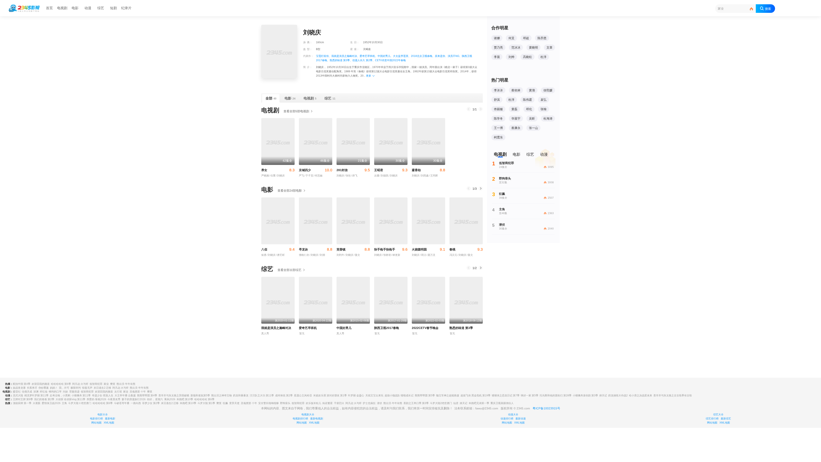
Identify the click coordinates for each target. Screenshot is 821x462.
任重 (272, 175)
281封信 (353, 170)
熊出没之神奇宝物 (221, 395)
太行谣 (118, 391)
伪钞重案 (43, 387)
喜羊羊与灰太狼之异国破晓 (173, 395)
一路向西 (136, 403)
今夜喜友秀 (114, 399)
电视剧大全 (307, 414)
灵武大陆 (18, 395)
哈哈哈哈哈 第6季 (61, 383)
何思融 (318, 175)
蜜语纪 (17, 391)
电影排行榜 (96, 418)
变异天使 (234, 403)
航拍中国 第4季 (21, 383)
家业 (106, 383)
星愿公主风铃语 (303, 395)
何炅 (511, 38)
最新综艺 (726, 418)
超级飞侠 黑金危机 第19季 (475, 395)
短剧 (113, 8)
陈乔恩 (541, 38)
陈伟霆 (527, 99)
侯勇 (263, 254)
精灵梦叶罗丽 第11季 (36, 395)
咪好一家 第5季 (529, 395)
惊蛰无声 (87, 387)
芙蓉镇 (353, 249)
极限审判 (76, 387)
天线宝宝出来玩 (374, 395)
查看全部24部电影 (290, 190)
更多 (368, 75)
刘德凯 (384, 175)
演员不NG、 (455, 56)
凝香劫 (428, 170)
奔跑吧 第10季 (185, 399)
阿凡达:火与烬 (80, 383)
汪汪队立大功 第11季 (262, 395)
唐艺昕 (280, 254)
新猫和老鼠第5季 (200, 395)
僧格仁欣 (304, 254)
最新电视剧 (316, 418)
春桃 (466, 249)
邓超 (526, 38)
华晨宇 (515, 118)
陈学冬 (498, 118)
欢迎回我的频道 (41, 383)
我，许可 (64, 387)
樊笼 (112, 383)
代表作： (308, 56)
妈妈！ (54, 387)
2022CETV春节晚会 (425, 328)
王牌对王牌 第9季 (23, 399)
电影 (75, 8)
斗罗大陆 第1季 (206, 403)
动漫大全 (513, 414)
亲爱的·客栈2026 (96, 399)
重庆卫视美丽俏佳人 (502, 403)
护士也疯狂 (369, 403)
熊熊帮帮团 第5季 (425, 395)
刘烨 (511, 57)
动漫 (87, 8)
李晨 (497, 57)
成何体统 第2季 (284, 395)
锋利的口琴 (55, 391)
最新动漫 (520, 418)
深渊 (35, 391)
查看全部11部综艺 (289, 270)
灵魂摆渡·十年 (138, 391)
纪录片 (126, 8)
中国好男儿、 (385, 56)
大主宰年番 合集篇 (125, 395)
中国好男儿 (344, 328)
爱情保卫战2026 (51, 403)
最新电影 (110, 418)
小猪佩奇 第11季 (81, 395)
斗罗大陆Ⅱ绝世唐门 (79, 403)
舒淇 (497, 99)
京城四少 (315, 170)
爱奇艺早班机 (308, 328)
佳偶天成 (27, 391)
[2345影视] (24, 8)
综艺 (100, 8)
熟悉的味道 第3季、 (341, 60)
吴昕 (532, 118)
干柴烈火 (339, 403)
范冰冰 (515, 47)
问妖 (65, 391)
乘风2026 (169, 399)
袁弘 (543, 99)
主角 (64, 403)
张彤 (348, 175)
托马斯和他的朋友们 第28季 (555, 395)
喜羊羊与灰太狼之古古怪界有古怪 (672, 395)
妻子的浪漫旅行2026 (134, 399)
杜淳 (543, 57)
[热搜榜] (751, 9)
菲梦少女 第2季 (151, 403)
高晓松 (527, 57)
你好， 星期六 (155, 399)
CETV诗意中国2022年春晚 (390, 60)
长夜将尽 (32, 387)
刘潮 (322, 254)
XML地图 (109, 422)
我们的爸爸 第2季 (44, 399)
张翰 (543, 109)
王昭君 (391, 170)
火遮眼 (36, 403)
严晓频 (265, 175)
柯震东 (498, 137)
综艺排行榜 (712, 418)
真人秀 (265, 333)
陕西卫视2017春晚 (386, 328)
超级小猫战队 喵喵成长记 (399, 395)
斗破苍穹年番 (121, 403)
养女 (278, 170)
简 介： (307, 67)
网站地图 (96, 422)
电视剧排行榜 (300, 418)
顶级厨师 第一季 (22, 403)
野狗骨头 (285, 403)
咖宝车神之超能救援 (447, 395)
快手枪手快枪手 (391, 249)
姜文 (357, 254)
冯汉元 (453, 254)
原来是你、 (441, 56)
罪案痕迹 (74, 391)
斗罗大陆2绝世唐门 (441, 403)
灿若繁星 (327, 403)
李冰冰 (498, 90)
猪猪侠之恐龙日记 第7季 (506, 395)
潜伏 (379, 403)
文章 (549, 47)
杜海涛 (547, 118)
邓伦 (529, 109)
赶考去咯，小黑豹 (60, 395)
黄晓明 (533, 47)
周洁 (423, 254)
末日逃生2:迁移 (102, 387)
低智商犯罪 (96, 383)
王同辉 (433, 175)
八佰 (278, 249)
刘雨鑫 (424, 175)
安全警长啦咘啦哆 (268, 403)
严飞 (301, 175)
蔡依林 (515, 90)
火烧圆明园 (428, 249)
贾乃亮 (498, 47)
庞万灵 (431, 254)
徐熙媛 (547, 90)
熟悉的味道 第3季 (461, 328)
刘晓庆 (280, 175)
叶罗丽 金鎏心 (356, 395)
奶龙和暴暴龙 (240, 395)
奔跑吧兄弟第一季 (479, 403)
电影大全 (102, 414)
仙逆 (455, 403)
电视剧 (62, 8)
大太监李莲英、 (402, 56)
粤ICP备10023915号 (546, 408)
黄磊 (514, 109)
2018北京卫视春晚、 (423, 56)
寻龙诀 (315, 249)
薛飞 (354, 175)
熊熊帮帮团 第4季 (147, 395)
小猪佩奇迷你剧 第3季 (585, 395)
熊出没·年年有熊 (126, 383)
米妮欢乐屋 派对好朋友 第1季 (330, 395)
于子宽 (308, 175)
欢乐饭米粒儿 (313, 403)
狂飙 (225, 403)
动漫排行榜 (507, 418)
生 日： (354, 42)
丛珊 (376, 175)
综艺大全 (718, 414)
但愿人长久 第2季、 (363, 60)
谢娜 (497, 38)
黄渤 (532, 90)
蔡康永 (515, 128)
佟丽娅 (498, 109)
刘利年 (340, 254)
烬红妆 (43, 391)
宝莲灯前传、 (323, 56)
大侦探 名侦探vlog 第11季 (70, 399)
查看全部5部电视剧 (296, 111)
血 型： (307, 49)
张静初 (386, 254)
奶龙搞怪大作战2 (618, 395)
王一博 (498, 128)
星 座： (354, 49)
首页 (49, 8)
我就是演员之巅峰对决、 (345, 56)
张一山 (533, 128)
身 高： (307, 42)
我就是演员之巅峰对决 (276, 328)
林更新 (395, 254)
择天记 (603, 395)
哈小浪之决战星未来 (640, 395)
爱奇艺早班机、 (369, 56)
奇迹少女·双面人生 (102, 395)
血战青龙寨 (19, 387)
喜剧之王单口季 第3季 (416, 403)
